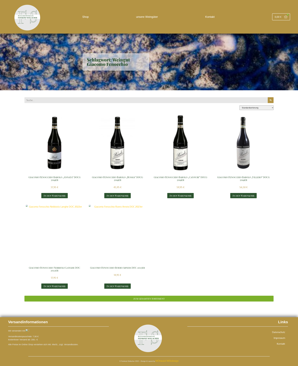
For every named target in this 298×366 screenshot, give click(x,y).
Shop (85, 16)
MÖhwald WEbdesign (167, 360)
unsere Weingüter (147, 16)
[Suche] (271, 100)
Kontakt (210, 16)
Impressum (279, 337)
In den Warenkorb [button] (54, 195)
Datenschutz (278, 332)
